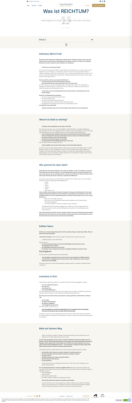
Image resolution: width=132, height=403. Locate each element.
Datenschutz (69, 396)
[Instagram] (102, 1)
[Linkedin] (104, 1)
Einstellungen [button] (119, 400)
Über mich (34, 5)
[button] (92, 40)
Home (28, 5)
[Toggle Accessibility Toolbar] (129, 400)
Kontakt (40, 5)
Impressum (62, 396)
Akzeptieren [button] (126, 400)
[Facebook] (100, 1)
